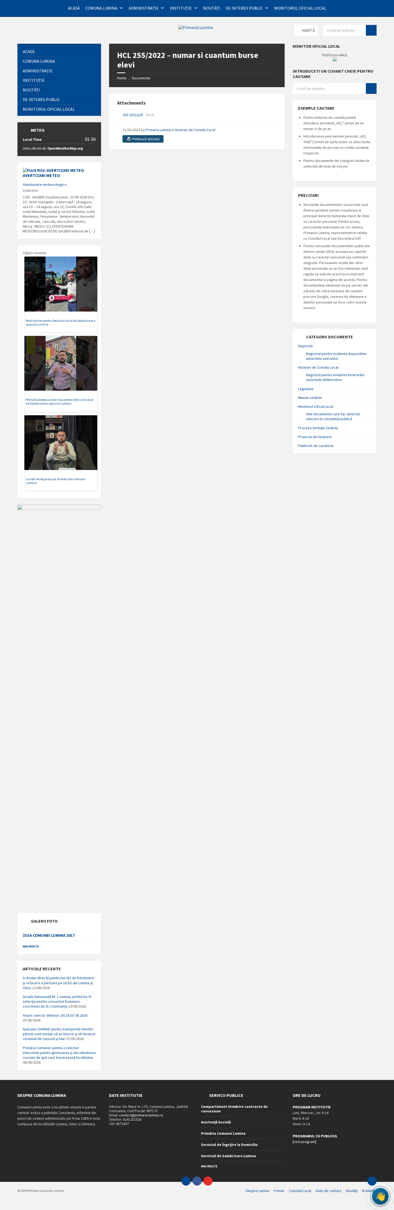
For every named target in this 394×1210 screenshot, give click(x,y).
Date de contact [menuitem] (328, 1190)
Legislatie (306, 388)
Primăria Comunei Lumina (223, 1133)
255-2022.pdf (133, 114)
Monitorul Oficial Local (300, 8)
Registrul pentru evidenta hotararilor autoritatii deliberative (335, 377)
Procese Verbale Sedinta (318, 427)
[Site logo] (195, 27)
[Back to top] (372, 1181)
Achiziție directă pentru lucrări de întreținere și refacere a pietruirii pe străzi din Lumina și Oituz (58, 982)
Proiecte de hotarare (315, 436)
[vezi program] (304, 1141)
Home (122, 78)
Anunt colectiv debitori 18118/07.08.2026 (55, 1015)
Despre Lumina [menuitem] (257, 1190)
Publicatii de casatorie (316, 445)
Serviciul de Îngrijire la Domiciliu (229, 1144)
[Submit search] (371, 30)
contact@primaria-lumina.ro (141, 1115)
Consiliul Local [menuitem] (300, 1190)
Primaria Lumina (158, 129)
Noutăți (211, 8)
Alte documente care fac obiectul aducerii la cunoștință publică (333, 416)
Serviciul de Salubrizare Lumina (228, 1155)
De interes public (244, 8)
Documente (141, 78)
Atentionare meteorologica (44, 184)
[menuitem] (59, 51)
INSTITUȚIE (181, 8)
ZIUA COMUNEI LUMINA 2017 (49, 935)
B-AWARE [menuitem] (369, 1190)
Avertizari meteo (41, 175)
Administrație (144, 8)
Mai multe (31, 946)
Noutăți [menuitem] (352, 1190)
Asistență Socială (216, 1122)
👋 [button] (380, 1196)
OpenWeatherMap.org (65, 148)
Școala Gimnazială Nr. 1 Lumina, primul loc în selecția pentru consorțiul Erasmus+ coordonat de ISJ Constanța (57, 1001)
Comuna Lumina (101, 8)
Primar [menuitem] (279, 1190)
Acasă (74, 8)
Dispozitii (305, 345)
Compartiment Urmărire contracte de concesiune (234, 1108)
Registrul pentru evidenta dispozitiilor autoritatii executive (336, 356)
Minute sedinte (310, 397)
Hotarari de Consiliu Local (195, 129)
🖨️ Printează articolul (143, 139)
